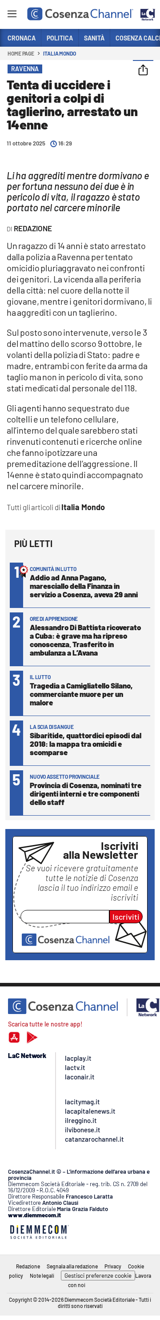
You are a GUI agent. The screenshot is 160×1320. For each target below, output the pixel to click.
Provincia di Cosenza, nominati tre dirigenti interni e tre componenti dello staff (85, 793)
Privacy (112, 1266)
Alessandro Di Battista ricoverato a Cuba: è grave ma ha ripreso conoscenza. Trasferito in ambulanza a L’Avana (85, 640)
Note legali (42, 1275)
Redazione (28, 1266)
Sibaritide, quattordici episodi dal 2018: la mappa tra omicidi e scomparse (85, 744)
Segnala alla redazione (72, 1266)
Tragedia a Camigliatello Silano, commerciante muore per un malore (81, 694)
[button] (143, 70)
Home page (21, 53)
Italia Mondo (59, 53)
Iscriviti (126, 917)
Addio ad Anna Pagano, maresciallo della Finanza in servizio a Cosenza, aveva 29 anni (84, 586)
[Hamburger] (12, 15)
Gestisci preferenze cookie (98, 1275)
